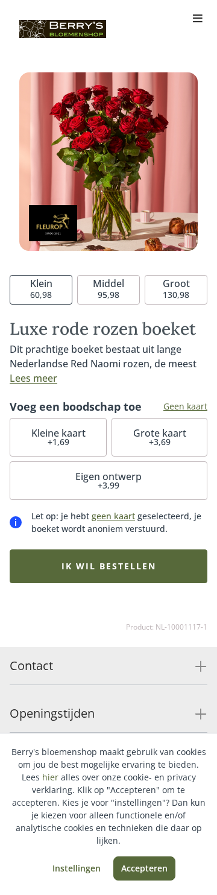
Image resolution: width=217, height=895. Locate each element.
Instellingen (76, 868)
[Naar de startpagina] (63, 29)
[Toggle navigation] (197, 19)
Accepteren (144, 868)
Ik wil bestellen (108, 566)
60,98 (41, 288)
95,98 (108, 288)
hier (50, 777)
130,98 (176, 288)
